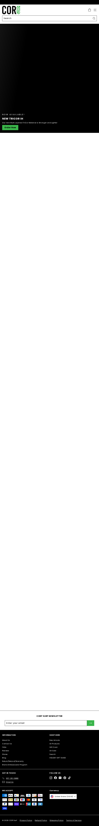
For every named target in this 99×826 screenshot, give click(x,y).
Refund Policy (41, 820)
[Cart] (89, 10)
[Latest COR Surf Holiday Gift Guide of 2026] (21, 593)
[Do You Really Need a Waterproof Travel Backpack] (49, 544)
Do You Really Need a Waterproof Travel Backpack (49, 575)
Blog (4, 758)
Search (53, 754)
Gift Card (53, 747)
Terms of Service (73, 820)
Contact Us (7, 744)
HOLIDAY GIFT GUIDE (58, 758)
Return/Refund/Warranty (13, 761)
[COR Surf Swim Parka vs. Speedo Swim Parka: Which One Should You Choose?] (21, 616)
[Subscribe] (90, 723)
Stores (5, 754)
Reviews (5, 751)
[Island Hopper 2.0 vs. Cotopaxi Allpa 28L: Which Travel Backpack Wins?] (21, 648)
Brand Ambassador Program (14, 765)
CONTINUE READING (17, 502)
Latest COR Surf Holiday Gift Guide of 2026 (64, 585)
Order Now (10, 127)
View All (93, 139)
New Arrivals (55, 740)
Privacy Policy (26, 820)
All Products (55, 744)
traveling (9, 489)
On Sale (53, 751)
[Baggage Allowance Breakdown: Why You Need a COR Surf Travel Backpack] (21, 681)
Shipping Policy (57, 820)
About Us (6, 740)
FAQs (4, 747)
